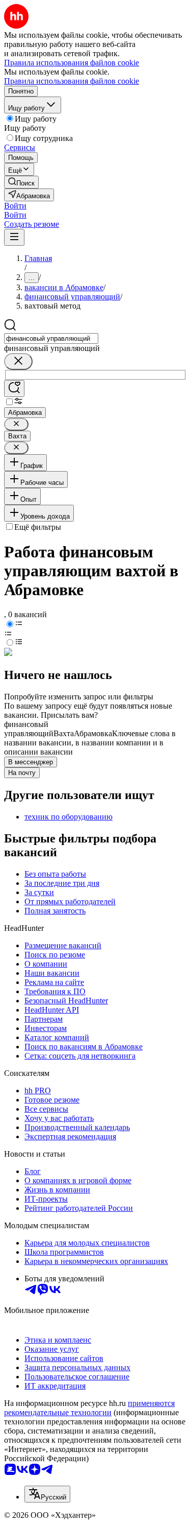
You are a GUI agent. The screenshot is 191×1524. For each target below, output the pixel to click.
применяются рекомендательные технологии (89, 1408)
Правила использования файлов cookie (71, 81)
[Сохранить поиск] (14, 388)
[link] (21, 182)
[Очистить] (18, 361)
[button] (15, 205)
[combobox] (51, 338)
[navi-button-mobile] (14, 237)
